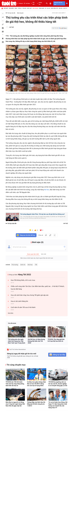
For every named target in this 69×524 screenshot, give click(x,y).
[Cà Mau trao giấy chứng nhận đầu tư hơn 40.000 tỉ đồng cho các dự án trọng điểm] (36, 374)
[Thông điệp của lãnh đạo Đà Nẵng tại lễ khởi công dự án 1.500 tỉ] (36, 395)
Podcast (21, 3)
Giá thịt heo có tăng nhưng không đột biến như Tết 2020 (36, 341)
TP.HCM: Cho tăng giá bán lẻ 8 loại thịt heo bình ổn (56, 340)
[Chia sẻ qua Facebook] (45, 235)
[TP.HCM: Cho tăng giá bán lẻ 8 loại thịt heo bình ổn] (56, 331)
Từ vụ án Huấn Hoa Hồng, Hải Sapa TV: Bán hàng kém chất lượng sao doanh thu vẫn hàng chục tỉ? (57, 404)
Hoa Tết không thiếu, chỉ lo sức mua (23, 280)
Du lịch (48, 8)
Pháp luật (29, 8)
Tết (36, 265)
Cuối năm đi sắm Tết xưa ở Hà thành (23, 307)
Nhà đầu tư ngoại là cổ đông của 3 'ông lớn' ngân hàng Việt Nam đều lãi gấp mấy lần (15, 404)
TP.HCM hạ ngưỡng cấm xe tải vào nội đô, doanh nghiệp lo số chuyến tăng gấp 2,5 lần (57, 383)
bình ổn (22, 265)
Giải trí (65, 8)
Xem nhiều (11, 8)
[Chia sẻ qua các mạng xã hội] (54, 235)
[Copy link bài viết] (50, 235)
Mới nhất (6, 8)
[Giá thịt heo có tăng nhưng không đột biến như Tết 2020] (36, 331)
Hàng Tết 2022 (24, 275)
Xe (45, 8)
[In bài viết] (2, 42)
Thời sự (19, 8)
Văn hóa (60, 8)
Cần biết (33, 3)
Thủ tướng (15, 265)
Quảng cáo (40, 3)
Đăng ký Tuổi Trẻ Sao (58, 3)
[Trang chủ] (2, 8)
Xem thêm (10, 313)
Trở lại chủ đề (11, 13)
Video (15, 8)
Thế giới (24, 8)
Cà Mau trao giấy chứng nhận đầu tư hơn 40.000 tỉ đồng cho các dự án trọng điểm (36, 383)
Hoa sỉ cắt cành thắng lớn (19, 301)
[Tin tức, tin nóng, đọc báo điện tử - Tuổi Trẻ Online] (8, 3)
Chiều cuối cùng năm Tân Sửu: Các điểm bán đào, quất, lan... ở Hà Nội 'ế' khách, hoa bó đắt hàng (37, 287)
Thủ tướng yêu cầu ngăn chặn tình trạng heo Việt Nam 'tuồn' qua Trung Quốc (16, 341)
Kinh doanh (35, 8)
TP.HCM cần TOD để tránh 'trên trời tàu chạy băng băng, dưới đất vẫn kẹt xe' (15, 383)
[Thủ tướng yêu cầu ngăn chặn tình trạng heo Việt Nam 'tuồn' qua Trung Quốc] (17, 331)
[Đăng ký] (57, 355)
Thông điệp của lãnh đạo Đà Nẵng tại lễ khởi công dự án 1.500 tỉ (36, 404)
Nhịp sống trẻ (54, 8)
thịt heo (46, 190)
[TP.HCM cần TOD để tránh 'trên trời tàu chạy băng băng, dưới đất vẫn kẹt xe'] (15, 374)
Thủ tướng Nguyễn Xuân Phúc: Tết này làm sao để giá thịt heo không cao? (42, 214)
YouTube (28, 3)
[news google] (59, 28)
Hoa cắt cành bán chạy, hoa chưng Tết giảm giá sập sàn (29, 295)
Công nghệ (41, 8)
